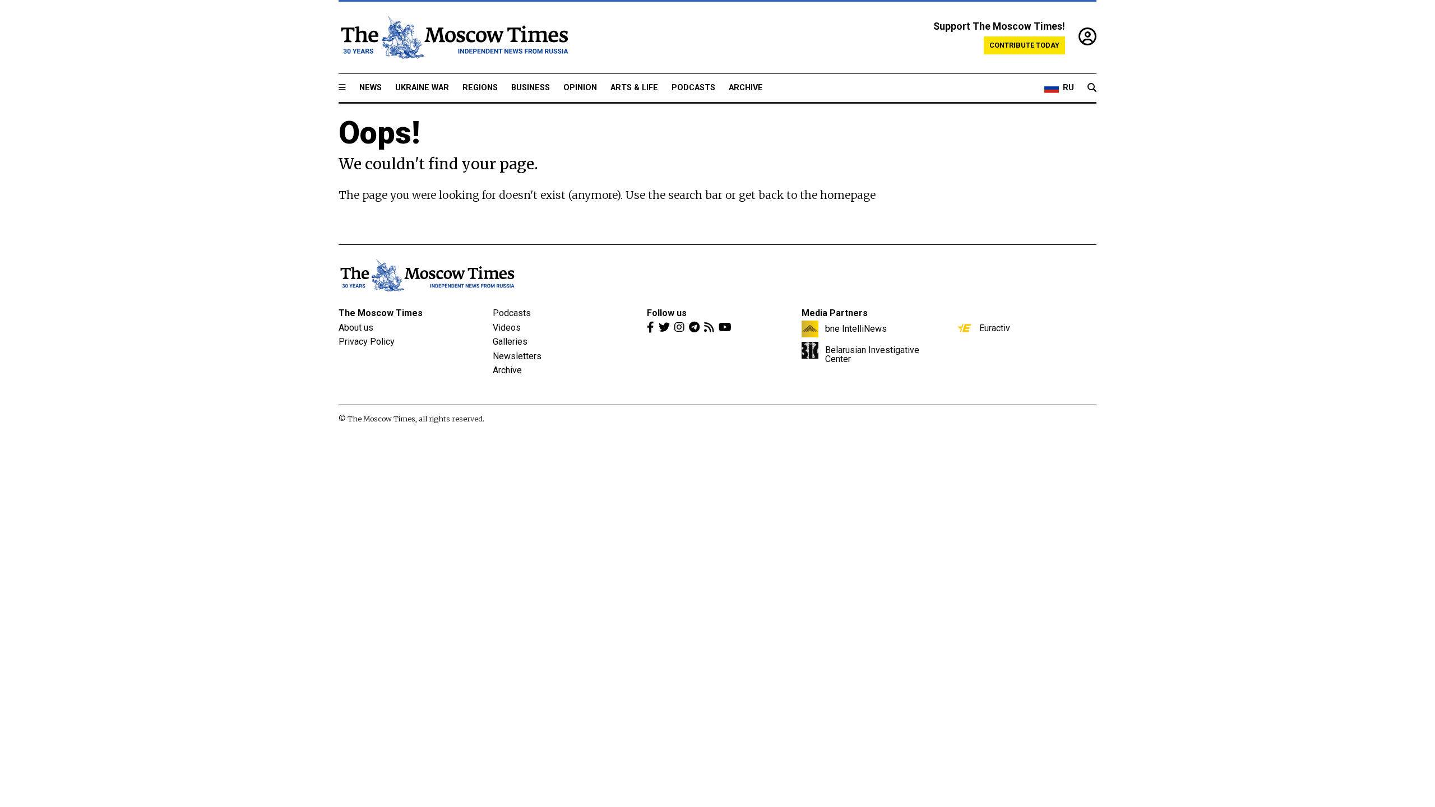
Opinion (580, 87)
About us (356, 327)
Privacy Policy (367, 341)
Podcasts (693, 87)
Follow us (667, 313)
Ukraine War (422, 87)
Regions (480, 87)
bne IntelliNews (856, 328)
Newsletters (517, 356)
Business (530, 87)
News (370, 87)
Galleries (510, 341)
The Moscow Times (381, 313)
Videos (507, 327)
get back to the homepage (807, 195)
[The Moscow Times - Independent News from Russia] (453, 37)
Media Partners (835, 313)
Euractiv (994, 328)
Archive (746, 87)
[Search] (1091, 88)
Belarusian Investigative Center (872, 354)
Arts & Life (634, 87)
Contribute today (1024, 45)
